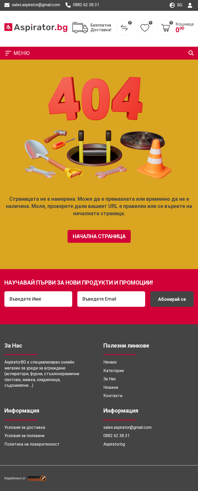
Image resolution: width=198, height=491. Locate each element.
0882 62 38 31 (85, 5)
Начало (110, 362)
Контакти (112, 395)
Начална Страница (99, 236)
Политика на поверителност (32, 444)
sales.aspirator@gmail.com (35, 5)
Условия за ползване (24, 435)
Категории (113, 370)
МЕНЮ (21, 53)
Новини (110, 387)
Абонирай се (172, 299)
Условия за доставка (24, 427)
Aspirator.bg (114, 444)
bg (179, 5)
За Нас (109, 378)
